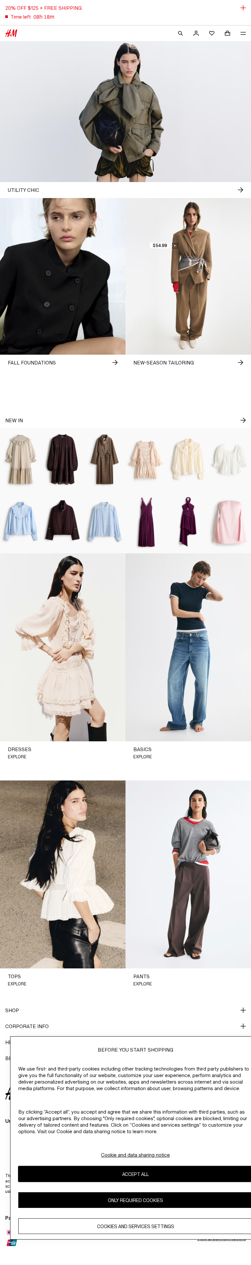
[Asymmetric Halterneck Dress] (188, 522)
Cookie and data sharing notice (135, 1155)
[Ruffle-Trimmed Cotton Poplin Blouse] (21, 522)
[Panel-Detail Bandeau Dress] (230, 522)
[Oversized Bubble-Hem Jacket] (63, 522)
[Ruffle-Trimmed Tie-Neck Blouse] (188, 459)
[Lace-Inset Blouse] (105, 522)
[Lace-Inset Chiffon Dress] (146, 522)
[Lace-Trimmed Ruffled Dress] (146, 459)
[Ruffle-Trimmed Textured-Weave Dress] (21, 459)
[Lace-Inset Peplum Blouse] (230, 459)
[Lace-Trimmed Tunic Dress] (63, 459)
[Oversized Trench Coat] (105, 459)
